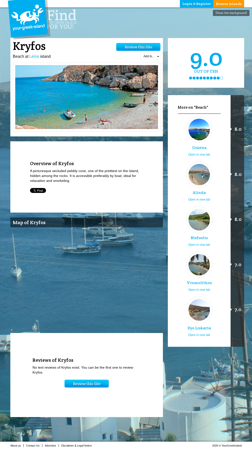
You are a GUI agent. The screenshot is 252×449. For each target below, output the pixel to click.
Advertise (50, 445)
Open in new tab (199, 154)
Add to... (148, 56)
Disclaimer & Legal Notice (76, 445)
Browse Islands (229, 3)
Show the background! (231, 13)
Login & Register (196, 3)
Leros (34, 56)
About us (15, 445)
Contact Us (33, 445)
